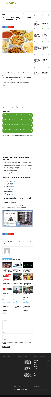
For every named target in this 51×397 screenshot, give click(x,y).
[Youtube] (47, 390)
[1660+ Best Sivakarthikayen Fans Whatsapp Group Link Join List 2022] (28, 276)
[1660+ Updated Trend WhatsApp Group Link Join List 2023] (17, 265)
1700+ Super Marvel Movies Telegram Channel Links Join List (9, 242)
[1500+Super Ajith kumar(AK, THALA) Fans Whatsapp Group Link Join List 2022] (28, 289)
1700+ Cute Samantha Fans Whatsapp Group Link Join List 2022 (17, 307)
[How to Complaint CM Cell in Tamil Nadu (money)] (20, 368)
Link (11, 180)
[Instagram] (44, 390)
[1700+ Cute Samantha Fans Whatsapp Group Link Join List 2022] (17, 302)
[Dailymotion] (38, 390)
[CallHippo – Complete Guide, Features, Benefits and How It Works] (45, 16)
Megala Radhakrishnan (8, 21)
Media (7, 13)
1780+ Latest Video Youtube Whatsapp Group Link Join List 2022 (7, 295)
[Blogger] (35, 390)
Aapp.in (26, 389)
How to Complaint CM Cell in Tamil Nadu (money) (28, 368)
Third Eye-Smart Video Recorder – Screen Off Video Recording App (45, 75)
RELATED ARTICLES (7, 259)
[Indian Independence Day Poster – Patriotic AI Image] (37, 69)
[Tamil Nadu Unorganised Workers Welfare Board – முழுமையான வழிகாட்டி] (37, 43)
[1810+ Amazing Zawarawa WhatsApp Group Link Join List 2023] (7, 265)
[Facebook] (41, 390)
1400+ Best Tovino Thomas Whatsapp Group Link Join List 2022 (17, 295)
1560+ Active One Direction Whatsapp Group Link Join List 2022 (17, 282)
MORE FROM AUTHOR (17, 259)
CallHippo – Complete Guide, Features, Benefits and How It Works (45, 22)
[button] (47, 10)
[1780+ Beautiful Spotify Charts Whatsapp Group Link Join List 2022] (28, 265)
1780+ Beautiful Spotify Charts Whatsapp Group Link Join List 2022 (27, 270)
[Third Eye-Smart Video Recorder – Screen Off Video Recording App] (45, 69)
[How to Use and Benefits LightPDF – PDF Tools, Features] (37, 56)
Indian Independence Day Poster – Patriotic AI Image (37, 75)
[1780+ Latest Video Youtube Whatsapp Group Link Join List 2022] (7, 289)
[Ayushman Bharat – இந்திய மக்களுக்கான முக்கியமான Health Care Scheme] (45, 56)
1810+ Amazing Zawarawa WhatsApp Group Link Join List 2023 (7, 270)
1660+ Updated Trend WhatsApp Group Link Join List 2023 (17, 270)
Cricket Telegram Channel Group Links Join (26, 242)
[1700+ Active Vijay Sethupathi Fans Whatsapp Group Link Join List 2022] (7, 302)
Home (3, 13)
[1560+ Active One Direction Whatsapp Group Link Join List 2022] (17, 276)
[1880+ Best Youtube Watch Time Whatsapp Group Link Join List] (7, 276)
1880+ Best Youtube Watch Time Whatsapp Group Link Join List (6, 282)
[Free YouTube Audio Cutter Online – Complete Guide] (37, 30)
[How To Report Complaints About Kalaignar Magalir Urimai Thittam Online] (20, 374)
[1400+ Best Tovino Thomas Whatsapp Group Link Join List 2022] (17, 289)
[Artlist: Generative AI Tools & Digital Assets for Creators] (45, 43)
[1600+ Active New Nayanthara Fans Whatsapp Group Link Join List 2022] (28, 302)
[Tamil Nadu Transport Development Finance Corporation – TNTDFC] (37, 16)
